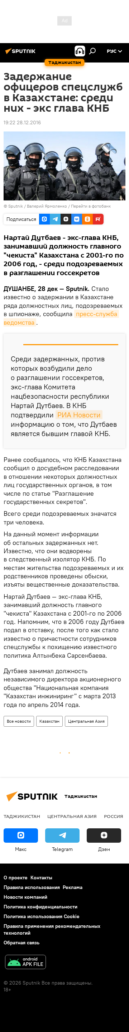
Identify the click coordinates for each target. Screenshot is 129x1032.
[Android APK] (25, 963)
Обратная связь (21, 942)
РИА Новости (79, 414)
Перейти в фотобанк (91, 206)
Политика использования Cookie (42, 916)
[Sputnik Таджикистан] (21, 54)
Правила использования (32, 887)
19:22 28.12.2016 (22, 122)
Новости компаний (25, 897)
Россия (113, 816)
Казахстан (49, 721)
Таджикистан (22, 816)
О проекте (16, 877)
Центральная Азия (86, 721)
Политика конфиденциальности (40, 906)
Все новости (19, 721)
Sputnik (16, 206)
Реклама (72, 887)
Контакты (41, 877)
